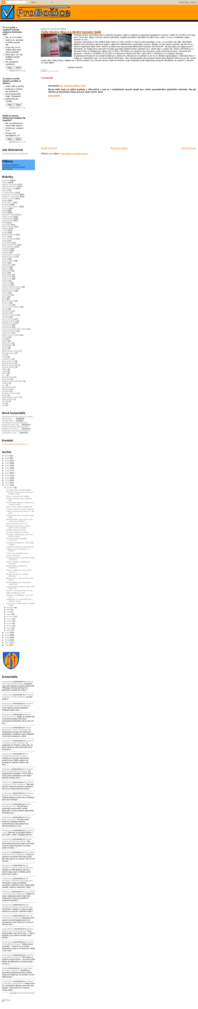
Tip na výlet (7, 305)
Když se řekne (8, 261)
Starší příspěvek (188, 148)
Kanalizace (6, 327)
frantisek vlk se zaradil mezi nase (17, 683)
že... (3, 385)
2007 (7, 642)
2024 (7, 456)
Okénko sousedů (9, 185)
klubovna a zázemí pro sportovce (14, 90)
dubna (9, 623)
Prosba (5, 337)
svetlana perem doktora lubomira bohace (17, 704)
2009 (7, 638)
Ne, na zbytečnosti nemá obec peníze (14, 124)
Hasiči (4, 213)
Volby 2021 (6, 343)
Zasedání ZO (7, 221)
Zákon (4, 369)
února (9, 628)
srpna (9, 614)
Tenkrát (5, 401)
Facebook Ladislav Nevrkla (13, 167)
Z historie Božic (8, 193)
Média (4, 201)
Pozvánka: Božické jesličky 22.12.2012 (16, 539)
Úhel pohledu (7, 227)
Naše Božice (7, 387)
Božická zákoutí (8, 235)
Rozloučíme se (8, 361)
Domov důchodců (9, 245)
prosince (10, 488)
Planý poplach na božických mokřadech (16, 567)
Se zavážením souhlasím (12, 63)
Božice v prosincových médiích (18, 496)
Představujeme (8, 353)
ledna (9, 630)
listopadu (10, 607)
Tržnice (5, 209)
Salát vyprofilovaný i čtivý (15, 593)
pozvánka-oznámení (10, 195)
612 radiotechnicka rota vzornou (15, 755)
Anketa (5, 281)
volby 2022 (6, 333)
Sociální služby (8, 367)
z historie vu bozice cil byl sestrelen (18, 696)
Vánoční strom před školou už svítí (19, 590)
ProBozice (6, 892)
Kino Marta (6, 311)
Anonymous (7, 682)
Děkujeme (6, 271)
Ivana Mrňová (7, 929)
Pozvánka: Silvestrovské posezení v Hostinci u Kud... (20, 493)
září (8, 612)
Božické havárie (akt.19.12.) (16, 523)
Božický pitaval (8, 363)
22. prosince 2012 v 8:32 (73, 85)
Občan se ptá (7, 217)
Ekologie (5, 205)
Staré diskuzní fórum (10, 397)
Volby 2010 (6, 279)
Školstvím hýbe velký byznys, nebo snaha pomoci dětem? (19, 520)
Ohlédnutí (6, 389)
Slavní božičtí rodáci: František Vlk (19, 507)
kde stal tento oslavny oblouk (17, 917)
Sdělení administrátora (11, 287)
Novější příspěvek (49, 148)
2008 (7, 640)
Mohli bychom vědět (10, 351)
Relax (4, 395)
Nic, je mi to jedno (14, 37)
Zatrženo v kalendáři (10, 197)
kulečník (5, 267)
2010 (7, 635)
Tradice (5, 383)
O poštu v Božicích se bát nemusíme (20, 509)
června (9, 619)
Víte (3, 355)
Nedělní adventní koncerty (16, 530)
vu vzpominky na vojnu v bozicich (17, 969)
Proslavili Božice (9, 331)
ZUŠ (4, 339)
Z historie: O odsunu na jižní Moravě (19, 547)
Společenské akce (9, 187)
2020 (7, 466)
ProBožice (6, 769)
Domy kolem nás (9, 255)
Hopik (4, 968)
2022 (7, 461)
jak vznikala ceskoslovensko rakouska (18, 853)
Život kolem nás (52, 71)
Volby (4, 241)
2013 (7, 483)
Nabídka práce (8, 323)
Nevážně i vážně (9, 215)
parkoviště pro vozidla (12, 100)
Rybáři (5, 263)
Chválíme (6, 251)
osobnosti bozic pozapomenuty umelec (17, 770)
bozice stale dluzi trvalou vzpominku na (16, 729)
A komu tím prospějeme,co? (13, 134)
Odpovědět (54, 95)
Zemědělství (7, 345)
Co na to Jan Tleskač (11, 307)
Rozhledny (6, 275)
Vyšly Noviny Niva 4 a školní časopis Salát (71, 32)
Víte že (5, 293)
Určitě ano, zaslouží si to (15, 129)
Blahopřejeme (8, 301)
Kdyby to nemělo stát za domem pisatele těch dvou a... (15, 428)
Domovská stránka (119, 148)
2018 (7, 471)
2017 (7, 473)
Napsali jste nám (9, 289)
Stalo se (5, 269)
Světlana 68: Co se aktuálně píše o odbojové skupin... (19, 600)
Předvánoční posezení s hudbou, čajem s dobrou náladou (18, 527)
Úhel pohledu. (8, 247)
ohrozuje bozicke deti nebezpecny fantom (17, 794)
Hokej (4, 357)
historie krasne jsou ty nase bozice (17, 840)
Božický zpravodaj (9, 365)
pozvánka (6, 225)
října (8, 610)
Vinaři (4, 233)
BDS (4, 299)
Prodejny (6, 391)
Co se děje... (7, 203)
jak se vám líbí (8, 319)
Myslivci (5, 303)
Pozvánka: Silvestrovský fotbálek (18, 490)
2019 (7, 468)
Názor (4, 273)
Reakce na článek (9, 393)
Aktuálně (5, 181)
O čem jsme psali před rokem (14, 329)
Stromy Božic (7, 399)
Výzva (4, 309)
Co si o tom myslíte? (10, 207)
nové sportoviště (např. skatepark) (13, 95)
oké (3, 405)
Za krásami (6, 243)
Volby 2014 (6, 265)
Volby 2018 (6, 277)
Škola (4, 223)
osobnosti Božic (8, 321)
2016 (7, 475)
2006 (7, 645)
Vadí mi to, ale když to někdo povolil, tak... (15, 42)
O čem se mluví (8, 199)
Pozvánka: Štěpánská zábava (17, 532)
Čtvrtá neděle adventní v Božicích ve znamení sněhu (20, 503)
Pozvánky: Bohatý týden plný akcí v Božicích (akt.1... (19, 535)
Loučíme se (7, 359)
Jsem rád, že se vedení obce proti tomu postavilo (13, 49)
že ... (4, 375)
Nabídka (5, 313)
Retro (4, 297)
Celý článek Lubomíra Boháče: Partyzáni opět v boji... (15, 424)
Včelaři (5, 347)
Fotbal (4, 183)
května (9, 621)
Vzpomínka (6, 325)
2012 (7, 485)
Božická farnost (8, 257)
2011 (7, 633)
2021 (7, 463)
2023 (7, 458)
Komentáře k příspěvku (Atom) (74, 153)
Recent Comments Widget (25, 993)
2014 (7, 480)
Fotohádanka (7, 219)
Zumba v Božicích (13, 555)
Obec (4, 191)
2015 (7, 478)
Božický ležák (7, 377)
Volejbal (5, 317)
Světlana (5, 249)
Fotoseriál (6, 285)
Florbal (5, 259)
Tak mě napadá (8, 239)
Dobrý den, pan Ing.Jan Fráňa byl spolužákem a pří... (16, 432)
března (9, 626)
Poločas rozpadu (9, 315)
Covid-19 (6, 283)
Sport (4, 211)
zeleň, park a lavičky (15, 86)
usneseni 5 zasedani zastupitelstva (18, 982)
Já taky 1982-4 (8, 421)
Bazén (4, 349)
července (10, 617)
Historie (5, 253)
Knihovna (6, 295)
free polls (22, 70)
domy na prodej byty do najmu (17, 943)
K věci (4, 231)
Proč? (4, 237)
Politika (5, 229)
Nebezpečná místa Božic (12, 381)
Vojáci (4, 341)
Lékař (4, 371)
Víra (3, 403)
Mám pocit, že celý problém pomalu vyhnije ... (14, 56)
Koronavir (6, 379)
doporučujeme (8, 291)
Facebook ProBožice (10, 165)
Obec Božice (7, 169)
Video (4, 373)
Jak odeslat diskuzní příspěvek (15, 153)
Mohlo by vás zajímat (11, 335)
